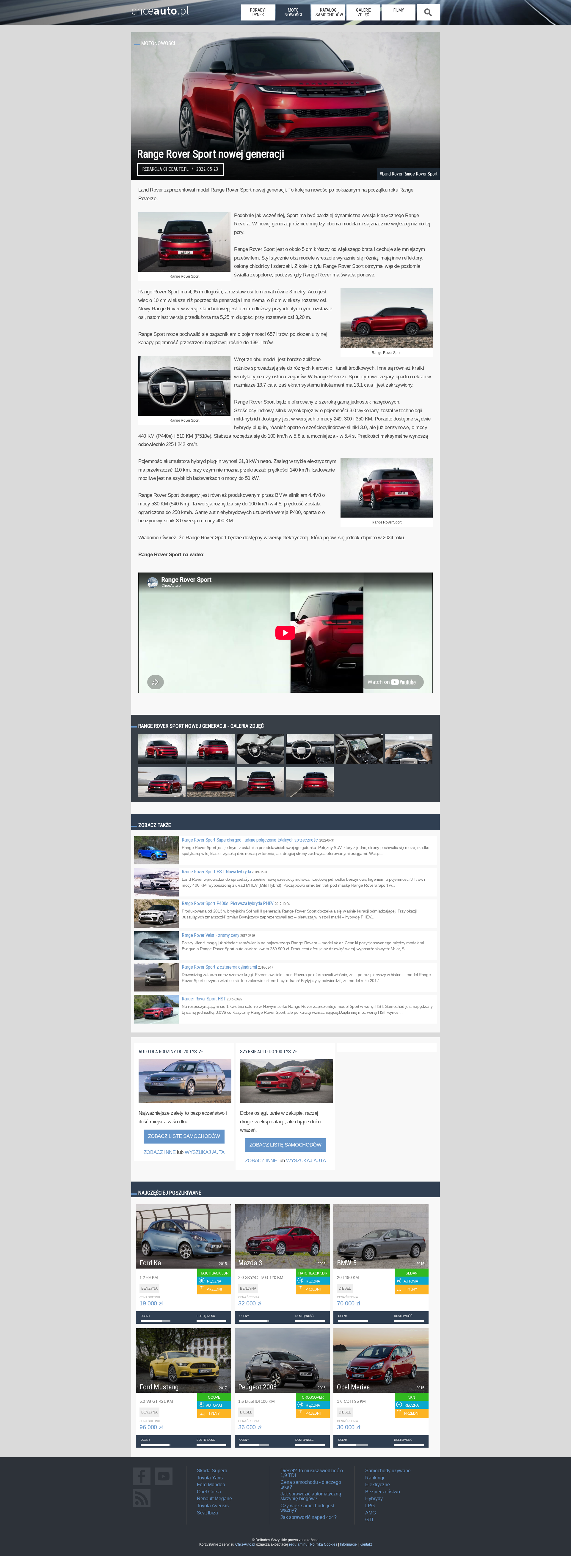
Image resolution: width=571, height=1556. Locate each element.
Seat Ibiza (207, 1512)
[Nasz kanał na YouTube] (163, 1485)
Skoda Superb (212, 1470)
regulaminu (298, 1544)
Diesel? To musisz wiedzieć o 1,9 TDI (311, 1473)
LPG (370, 1505)
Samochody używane (388, 1470)
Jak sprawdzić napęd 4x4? (308, 1517)
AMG (370, 1512)
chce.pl (160, 8)
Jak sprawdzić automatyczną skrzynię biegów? (310, 1496)
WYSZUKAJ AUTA (204, 1152)
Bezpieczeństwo (382, 1491)
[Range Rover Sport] (184, 270)
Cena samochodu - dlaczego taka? (310, 1484)
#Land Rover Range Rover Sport (408, 174)
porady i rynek (258, 12)
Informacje (348, 1544)
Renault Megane (214, 1498)
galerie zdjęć (363, 12)
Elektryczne (377, 1484)
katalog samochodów (329, 12)
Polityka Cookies (323, 1544)
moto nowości (293, 12)
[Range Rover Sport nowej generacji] (161, 764)
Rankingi (374, 1477)
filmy (398, 10)
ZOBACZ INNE (160, 1152)
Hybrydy (374, 1498)
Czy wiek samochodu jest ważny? (307, 1508)
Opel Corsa (209, 1491)
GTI (369, 1519)
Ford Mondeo (211, 1484)
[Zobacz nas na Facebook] (141, 1485)
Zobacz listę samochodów (184, 1136)
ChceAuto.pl (245, 1544)
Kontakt (366, 1544)
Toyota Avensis (213, 1505)
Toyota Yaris (210, 1477)
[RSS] (141, 1506)
